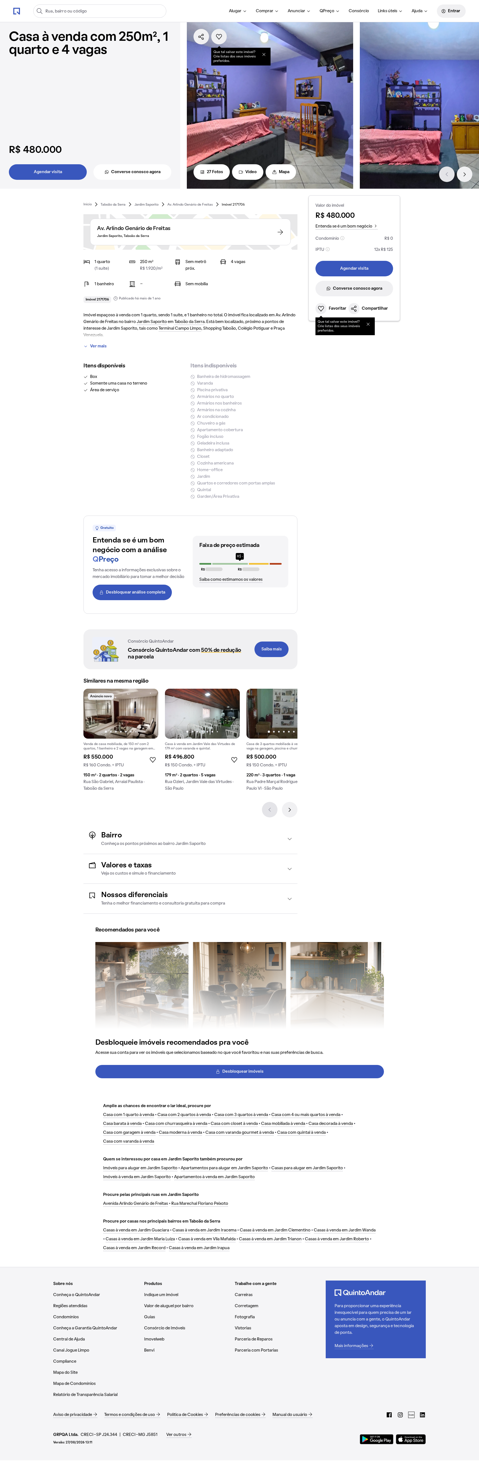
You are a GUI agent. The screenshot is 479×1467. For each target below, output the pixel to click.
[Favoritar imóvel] (219, 36)
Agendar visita (48, 172)
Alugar (235, 11)
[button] (190, 839)
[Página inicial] (16, 11)
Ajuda (417, 11)
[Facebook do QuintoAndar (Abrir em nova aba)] (389, 1415)
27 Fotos (215, 172)
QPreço (327, 11)
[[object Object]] (263, 54)
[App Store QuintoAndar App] (411, 1439)
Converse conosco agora (135, 172)
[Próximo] (464, 174)
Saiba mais (271, 649)
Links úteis (387, 11)
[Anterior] (447, 174)
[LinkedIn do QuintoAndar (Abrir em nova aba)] (422, 1415)
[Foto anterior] (93, 713)
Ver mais (98, 346)
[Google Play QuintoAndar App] (377, 1439)
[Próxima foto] (148, 713)
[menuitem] (238, 11)
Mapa (284, 172)
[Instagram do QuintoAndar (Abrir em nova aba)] (400, 1415)
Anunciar (296, 11)
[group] (120, 742)
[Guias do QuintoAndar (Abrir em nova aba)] (411, 1415)
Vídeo (251, 172)
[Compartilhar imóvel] (201, 36)
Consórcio (359, 11)
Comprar (264, 11)
